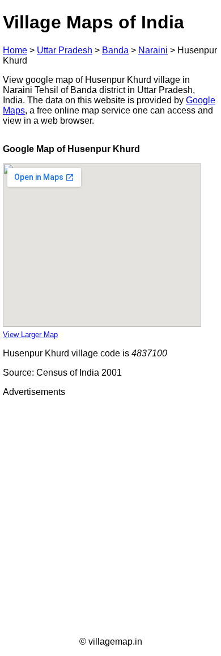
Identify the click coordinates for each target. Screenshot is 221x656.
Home (15, 50)
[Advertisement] (110, 517)
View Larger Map (30, 334)
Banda (115, 50)
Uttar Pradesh (64, 50)
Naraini (153, 50)
